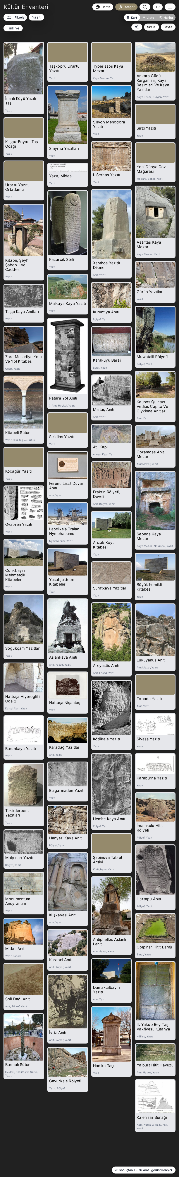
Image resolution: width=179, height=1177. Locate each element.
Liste (150, 17)
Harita (168, 17)
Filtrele (19, 17)
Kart (134, 17)
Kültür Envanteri (25, 7)
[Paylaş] (136, 27)
